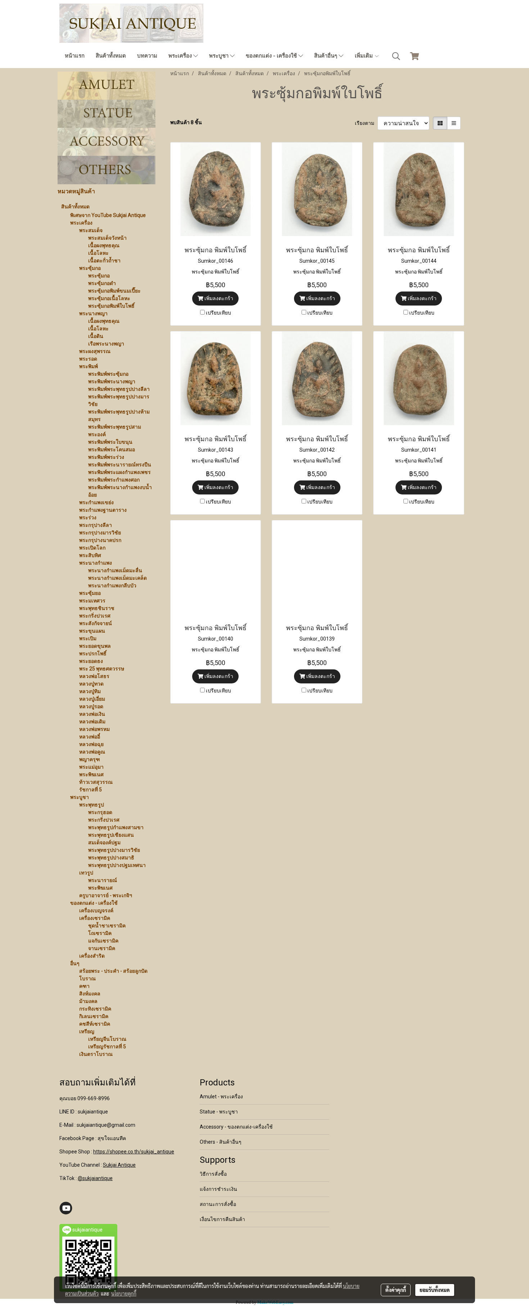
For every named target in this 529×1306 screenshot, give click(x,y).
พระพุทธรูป (91, 805)
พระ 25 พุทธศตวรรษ (101, 669)
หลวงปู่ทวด (91, 684)
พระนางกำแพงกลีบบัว (112, 585)
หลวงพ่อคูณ (92, 752)
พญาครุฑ (89, 759)
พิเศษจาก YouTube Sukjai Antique (108, 215)
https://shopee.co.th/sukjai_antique (133, 1151)
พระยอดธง (91, 661)
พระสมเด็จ (91, 230)
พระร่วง (87, 517)
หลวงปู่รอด (91, 706)
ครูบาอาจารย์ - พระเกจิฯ (105, 895)
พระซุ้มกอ (90, 268)
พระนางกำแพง (95, 563)
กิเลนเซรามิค (93, 1016)
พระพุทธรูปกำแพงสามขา (116, 827)
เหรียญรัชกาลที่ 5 (107, 1046)
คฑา (84, 986)
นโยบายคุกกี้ (123, 1293)
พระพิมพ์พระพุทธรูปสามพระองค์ (114, 430)
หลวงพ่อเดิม (92, 721)
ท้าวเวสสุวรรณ (96, 782)
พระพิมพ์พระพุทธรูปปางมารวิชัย (118, 400)
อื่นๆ (75, 963)
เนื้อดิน (95, 336)
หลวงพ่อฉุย (91, 744)
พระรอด (88, 359)
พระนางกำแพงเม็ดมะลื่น (115, 570)
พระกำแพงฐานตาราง (103, 510)
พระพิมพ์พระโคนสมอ (111, 449)
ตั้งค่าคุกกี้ (395, 1290)
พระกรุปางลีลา (95, 525)
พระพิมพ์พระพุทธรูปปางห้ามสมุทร (119, 415)
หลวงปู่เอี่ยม (92, 699)
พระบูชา (219, 56)
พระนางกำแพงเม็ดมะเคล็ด (117, 578)
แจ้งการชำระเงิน (218, 1189)
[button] (396, 56)
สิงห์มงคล (89, 994)
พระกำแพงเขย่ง (96, 502)
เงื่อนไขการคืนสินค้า (222, 1219)
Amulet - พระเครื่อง (221, 1096)
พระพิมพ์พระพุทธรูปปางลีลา (119, 389)
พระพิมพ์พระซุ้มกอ (108, 374)
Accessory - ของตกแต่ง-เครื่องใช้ (236, 1127)
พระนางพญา (93, 313)
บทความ (147, 56)
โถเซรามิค (100, 933)
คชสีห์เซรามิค (94, 1024)
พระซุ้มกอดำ (102, 283)
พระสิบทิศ (90, 555)
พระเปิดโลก (92, 548)
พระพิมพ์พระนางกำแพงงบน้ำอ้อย (120, 491)
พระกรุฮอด (100, 812)
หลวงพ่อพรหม (94, 729)
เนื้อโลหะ (98, 253)
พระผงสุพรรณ (94, 351)
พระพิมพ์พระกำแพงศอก (114, 480)
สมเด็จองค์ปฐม (104, 842)
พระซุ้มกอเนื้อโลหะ (109, 298)
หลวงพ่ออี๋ (89, 737)
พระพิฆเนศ (91, 774)
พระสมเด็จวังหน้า (107, 238)
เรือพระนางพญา (106, 344)
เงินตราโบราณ (96, 1054)
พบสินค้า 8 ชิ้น (186, 122)
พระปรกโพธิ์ (93, 653)
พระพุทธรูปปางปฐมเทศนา (117, 865)
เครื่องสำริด (92, 956)
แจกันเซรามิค (103, 941)
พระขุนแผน (92, 631)
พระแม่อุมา (91, 767)
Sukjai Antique (119, 1165)
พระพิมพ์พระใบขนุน (110, 442)
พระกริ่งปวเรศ (94, 616)
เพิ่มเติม (364, 56)
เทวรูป (86, 873)
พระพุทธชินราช (96, 608)
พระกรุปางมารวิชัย (100, 532)
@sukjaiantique (95, 1178)
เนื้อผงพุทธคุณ (103, 245)
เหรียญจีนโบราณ (107, 1039)
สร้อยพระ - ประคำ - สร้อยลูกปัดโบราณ (113, 974)
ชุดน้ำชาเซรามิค (107, 925)
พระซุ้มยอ (90, 593)
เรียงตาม (366, 123)
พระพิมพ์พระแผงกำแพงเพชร (119, 472)
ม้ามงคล (88, 1001)
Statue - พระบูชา (219, 1112)
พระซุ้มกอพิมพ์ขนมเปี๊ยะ (114, 291)
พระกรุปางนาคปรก (100, 540)
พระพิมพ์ (88, 366)
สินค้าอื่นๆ (326, 56)
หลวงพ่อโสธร (94, 676)
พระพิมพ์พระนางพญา (111, 381)
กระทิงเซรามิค (95, 1009)
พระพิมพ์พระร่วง (106, 457)
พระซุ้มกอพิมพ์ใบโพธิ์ (111, 306)
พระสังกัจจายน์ (95, 623)
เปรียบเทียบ (218, 313)
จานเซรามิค (101, 948)
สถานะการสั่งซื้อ (218, 1204)
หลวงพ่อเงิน (92, 714)
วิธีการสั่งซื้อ (213, 1174)
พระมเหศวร (92, 601)
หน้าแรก (75, 56)
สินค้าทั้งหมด (111, 56)
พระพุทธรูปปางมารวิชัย (114, 850)
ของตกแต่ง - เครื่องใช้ (272, 56)
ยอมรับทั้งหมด (435, 1290)
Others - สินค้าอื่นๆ (220, 1142)
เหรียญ (86, 1031)
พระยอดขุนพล (95, 646)
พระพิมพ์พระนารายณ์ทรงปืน (119, 464)
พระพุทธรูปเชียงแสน (111, 835)
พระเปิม (87, 638)
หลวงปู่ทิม (90, 691)
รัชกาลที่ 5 (90, 789)
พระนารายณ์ (102, 880)
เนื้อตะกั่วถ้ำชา (104, 260)
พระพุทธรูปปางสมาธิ (111, 857)
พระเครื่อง (180, 56)
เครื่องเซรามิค (94, 918)
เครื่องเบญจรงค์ (96, 910)
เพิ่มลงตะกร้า (218, 298)
